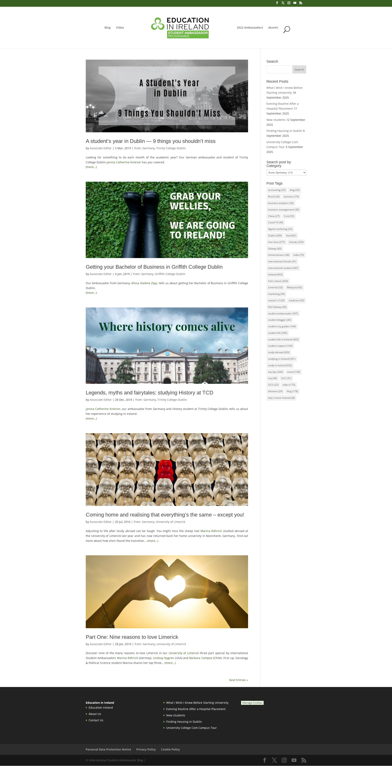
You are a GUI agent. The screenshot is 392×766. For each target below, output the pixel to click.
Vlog (292, 391)
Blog (108, 27)
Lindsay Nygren (163, 658)
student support (280, 345)
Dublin (275, 235)
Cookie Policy (170, 749)
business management (283, 209)
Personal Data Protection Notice (108, 749)
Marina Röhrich (211, 531)
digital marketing (280, 229)
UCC (286, 378)
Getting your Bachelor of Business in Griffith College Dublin (154, 267)
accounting (277, 190)
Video (120, 27)
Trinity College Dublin (171, 148)
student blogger (279, 320)
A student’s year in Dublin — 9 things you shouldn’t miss (151, 141)
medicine (296, 300)
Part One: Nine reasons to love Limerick (132, 637)
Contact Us (96, 720)
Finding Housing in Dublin (284, 131)
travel (293, 372)
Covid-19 (275, 222)
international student (283, 268)
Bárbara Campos (200, 658)
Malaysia (294, 287)
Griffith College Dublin (170, 274)
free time (276, 242)
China (274, 216)
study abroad (279, 352)
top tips (275, 372)
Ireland (275, 274)
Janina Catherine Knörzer (124, 162)
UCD (273, 384)
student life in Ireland (283, 339)
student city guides (282, 326)
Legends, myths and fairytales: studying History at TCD (149, 393)
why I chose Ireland (281, 398)
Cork (289, 216)
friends (296, 242)
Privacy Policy (146, 749)
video (289, 384)
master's (276, 300)
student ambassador (283, 313)
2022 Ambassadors (250, 27)
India (298, 255)
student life (277, 333)
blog (295, 190)
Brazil (274, 196)
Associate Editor (101, 148)
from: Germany (144, 148)
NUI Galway (277, 307)
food (291, 235)
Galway (275, 248)
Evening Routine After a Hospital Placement (196, 709)
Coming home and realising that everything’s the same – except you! (165, 515)
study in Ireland (280, 365)
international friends (282, 261)
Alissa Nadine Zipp (144, 283)
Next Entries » (238, 680)
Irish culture (278, 281)
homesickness (278, 255)
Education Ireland (101, 707)
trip (272, 378)
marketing (276, 294)
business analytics (281, 203)
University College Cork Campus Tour (191, 728)
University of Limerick (170, 522)
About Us (95, 714)
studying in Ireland (281, 359)
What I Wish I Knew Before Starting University (197, 703)
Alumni (273, 27)
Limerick (275, 287)
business (291, 196)
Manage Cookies (252, 703)
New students (275, 120)
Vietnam (275, 391)
